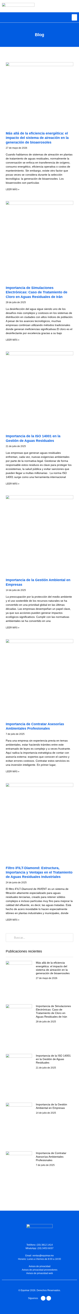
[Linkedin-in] (48, 1298)
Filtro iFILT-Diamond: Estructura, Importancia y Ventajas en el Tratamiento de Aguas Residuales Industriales (39, 872)
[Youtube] (43, 1298)
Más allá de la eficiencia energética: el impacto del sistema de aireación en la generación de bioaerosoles (37, 137)
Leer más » (12, 189)
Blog (39, 34)
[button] (74, 17)
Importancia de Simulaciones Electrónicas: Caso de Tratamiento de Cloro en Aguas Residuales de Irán (36, 292)
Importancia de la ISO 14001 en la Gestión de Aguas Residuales (53, 1059)
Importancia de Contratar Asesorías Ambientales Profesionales (51, 1156)
